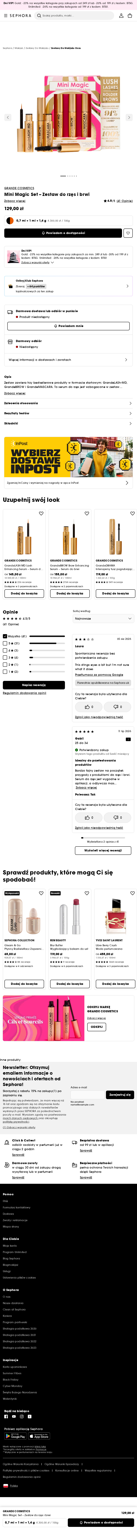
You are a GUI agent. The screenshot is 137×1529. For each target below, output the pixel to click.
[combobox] (103, 618)
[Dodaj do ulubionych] (41, 513)
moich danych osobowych (21, 1118)
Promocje (41, 1449)
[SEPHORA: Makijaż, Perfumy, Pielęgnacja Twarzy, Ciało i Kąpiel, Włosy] (20, 15)
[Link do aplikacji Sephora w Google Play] (15, 1436)
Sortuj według (81, 611)
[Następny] (129, 117)
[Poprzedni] (7, 117)
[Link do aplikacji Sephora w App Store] (39, 1436)
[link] (34, 685)
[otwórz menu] (6, 15)
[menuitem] (121, 15)
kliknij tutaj (40, 1446)
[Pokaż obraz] (68, 114)
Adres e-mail (79, 1087)
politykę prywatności (16, 1121)
